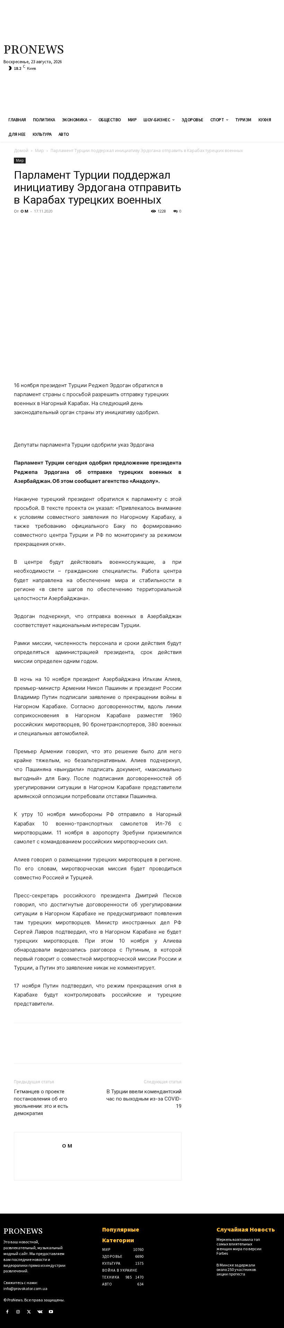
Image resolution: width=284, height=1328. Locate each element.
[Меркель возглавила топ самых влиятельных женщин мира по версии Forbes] (274, 1242)
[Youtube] (51, 1312)
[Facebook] (21, 227)
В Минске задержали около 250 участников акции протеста (236, 1269)
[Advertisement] (191, 55)
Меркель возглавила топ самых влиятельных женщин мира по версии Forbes (238, 1246)
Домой (21, 150)
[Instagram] (18, 1312)
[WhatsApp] (69, 227)
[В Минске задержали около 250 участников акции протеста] (274, 1267)
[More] (85, 227)
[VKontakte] (40, 1312)
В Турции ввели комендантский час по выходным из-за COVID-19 (143, 1098)
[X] (37, 227)
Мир (39, 150)
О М (24, 211)
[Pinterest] (53, 227)
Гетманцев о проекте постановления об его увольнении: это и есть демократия (41, 1102)
